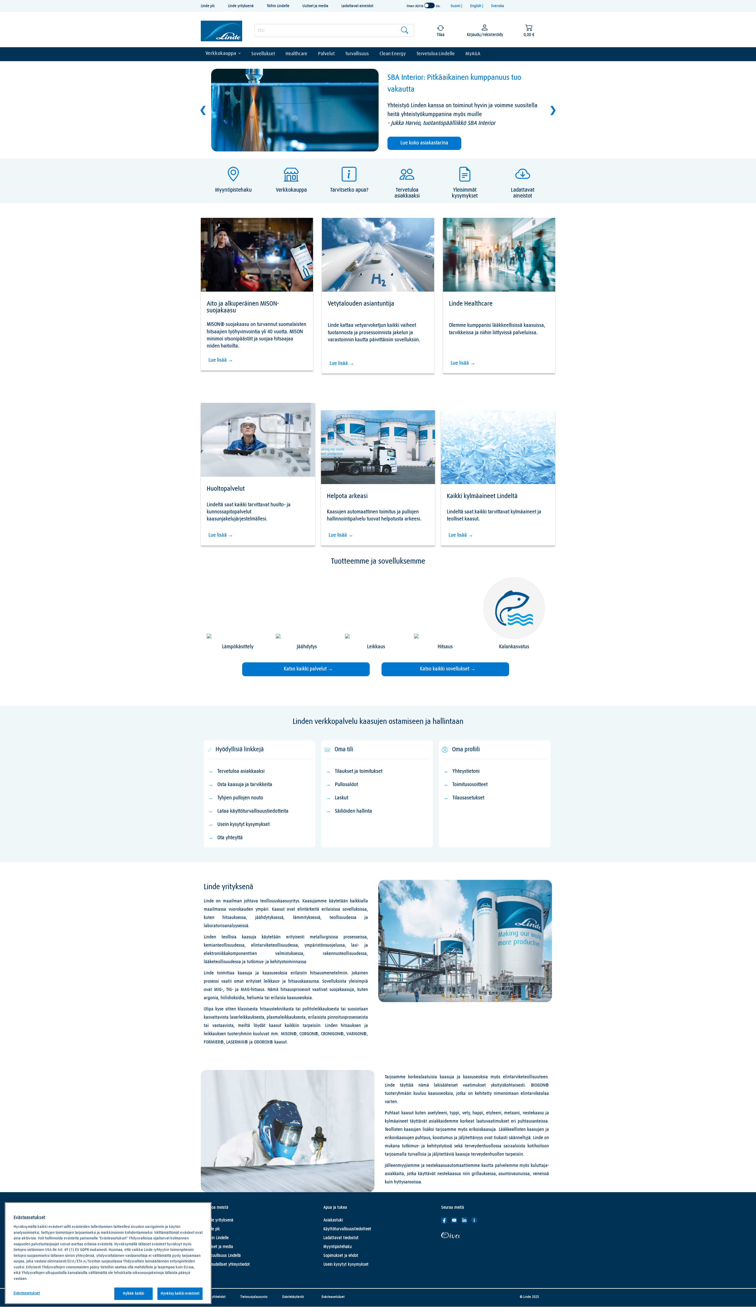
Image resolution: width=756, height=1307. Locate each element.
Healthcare (296, 53)
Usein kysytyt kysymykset (243, 824)
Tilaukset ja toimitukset (358, 771)
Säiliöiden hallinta (353, 811)
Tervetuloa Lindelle (435, 53)
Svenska (497, 6)
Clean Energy (392, 53)
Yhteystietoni (466, 771)
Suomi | (457, 6)
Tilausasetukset (468, 797)
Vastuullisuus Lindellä (223, 1256)
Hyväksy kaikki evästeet (180, 1293)
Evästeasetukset (333, 1296)
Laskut (341, 797)
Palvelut (326, 53)
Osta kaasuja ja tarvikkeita (244, 784)
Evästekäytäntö (293, 1296)
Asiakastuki (333, 1220)
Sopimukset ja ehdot (340, 1256)
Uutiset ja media (315, 6)
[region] (108, 1253)
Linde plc (208, 6)
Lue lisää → (220, 360)
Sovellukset (263, 53)
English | (477, 6)
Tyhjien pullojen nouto (240, 797)
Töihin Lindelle (278, 6)
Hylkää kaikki (133, 1293)
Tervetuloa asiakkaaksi (241, 771)
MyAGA (472, 53)
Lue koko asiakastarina (424, 143)
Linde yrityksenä (241, 6)
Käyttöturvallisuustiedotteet (347, 1229)
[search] (334, 30)
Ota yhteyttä (230, 837)
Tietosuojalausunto (254, 1296)
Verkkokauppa (221, 53)
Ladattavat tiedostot (341, 1238)
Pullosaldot (346, 784)
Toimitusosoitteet (470, 784)
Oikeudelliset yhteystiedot (227, 1264)
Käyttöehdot (217, 1296)
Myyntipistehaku (337, 1247)
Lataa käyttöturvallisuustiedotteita (253, 811)
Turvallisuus (357, 53)
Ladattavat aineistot (357, 6)
